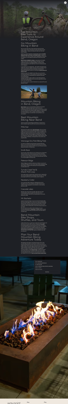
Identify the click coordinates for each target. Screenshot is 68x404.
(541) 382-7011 (40, 261)
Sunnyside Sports (30, 228)
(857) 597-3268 (39, 264)
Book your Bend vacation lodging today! (39, 253)
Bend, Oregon (23, 106)
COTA (38, 209)
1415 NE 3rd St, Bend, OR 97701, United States (45, 266)
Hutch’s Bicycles (24, 228)
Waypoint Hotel (34, 249)
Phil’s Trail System (36, 129)
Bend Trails (33, 209)
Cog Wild (42, 224)
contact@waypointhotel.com (42, 262)
